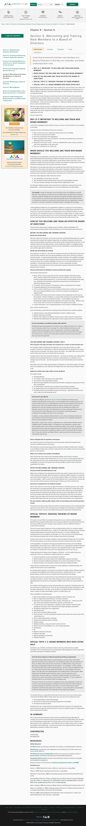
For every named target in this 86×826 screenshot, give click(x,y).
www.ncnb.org (61, 782)
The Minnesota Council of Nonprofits (41, 754)
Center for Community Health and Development (48, 812)
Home (3, 24)
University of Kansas (72, 812)
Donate (72, 4)
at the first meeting (62, 458)
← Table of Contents (12, 36)
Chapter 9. (55, 24)
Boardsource (34, 749)
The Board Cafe (35, 747)
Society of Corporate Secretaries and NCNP (65, 763)
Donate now (14, 134)
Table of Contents (11, 24)
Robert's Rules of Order (54, 399)
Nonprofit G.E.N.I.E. (36, 758)
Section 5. (63, 24)
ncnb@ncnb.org (42, 782)
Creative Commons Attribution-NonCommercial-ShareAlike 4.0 (42, 820)
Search (33, 4)
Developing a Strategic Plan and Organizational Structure (34, 24)
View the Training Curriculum (14, 166)
